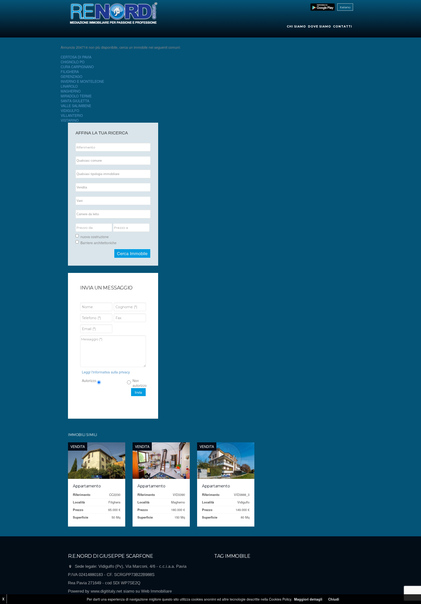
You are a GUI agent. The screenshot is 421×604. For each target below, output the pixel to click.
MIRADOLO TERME (76, 95)
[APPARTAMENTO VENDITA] (96, 460)
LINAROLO (69, 86)
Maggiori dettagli (308, 599)
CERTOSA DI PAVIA (76, 57)
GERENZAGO (71, 76)
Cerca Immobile (132, 253)
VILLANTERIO (72, 115)
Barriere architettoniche (98, 242)
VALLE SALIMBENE (76, 105)
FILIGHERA (70, 71)
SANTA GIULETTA (75, 100)
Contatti (342, 26)
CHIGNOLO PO (73, 61)
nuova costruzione (94, 236)
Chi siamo (296, 26)
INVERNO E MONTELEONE (82, 81)
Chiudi (333, 599)
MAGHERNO (71, 91)
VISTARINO (70, 120)
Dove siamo (319, 26)
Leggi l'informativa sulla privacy (106, 372)
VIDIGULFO (70, 110)
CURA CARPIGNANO (77, 66)
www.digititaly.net (106, 591)
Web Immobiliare (156, 591)
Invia (138, 392)
